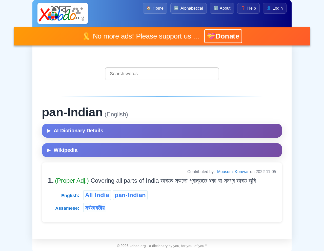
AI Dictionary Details (75, 130)
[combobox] (162, 73)
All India (97, 195)
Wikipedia (62, 150)
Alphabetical (188, 8)
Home (155, 8)
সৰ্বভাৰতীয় (95, 207)
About (222, 8)
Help (248, 8)
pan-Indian (130, 195)
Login (275, 8)
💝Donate (216, 36)
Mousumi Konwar (233, 172)
